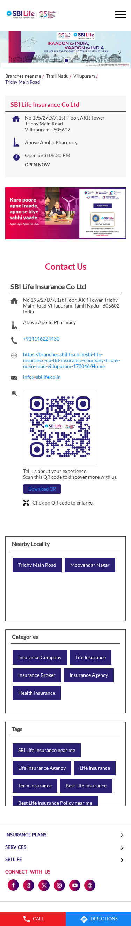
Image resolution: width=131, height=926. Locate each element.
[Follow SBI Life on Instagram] (59, 885)
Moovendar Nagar (90, 565)
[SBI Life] (31, 15)
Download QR (42, 489)
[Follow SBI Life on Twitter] (44, 885)
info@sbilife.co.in (42, 377)
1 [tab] (65, 60)
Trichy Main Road (37, 565)
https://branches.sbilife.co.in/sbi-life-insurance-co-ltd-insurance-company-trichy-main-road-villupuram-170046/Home (71, 360)
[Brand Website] (90, 885)
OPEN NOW (37, 164)
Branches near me (23, 76)
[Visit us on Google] (28, 885)
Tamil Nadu (57, 76)
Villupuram (84, 76)
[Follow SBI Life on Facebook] (13, 885)
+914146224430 (41, 339)
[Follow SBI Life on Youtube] (74, 885)
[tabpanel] (65, 50)
